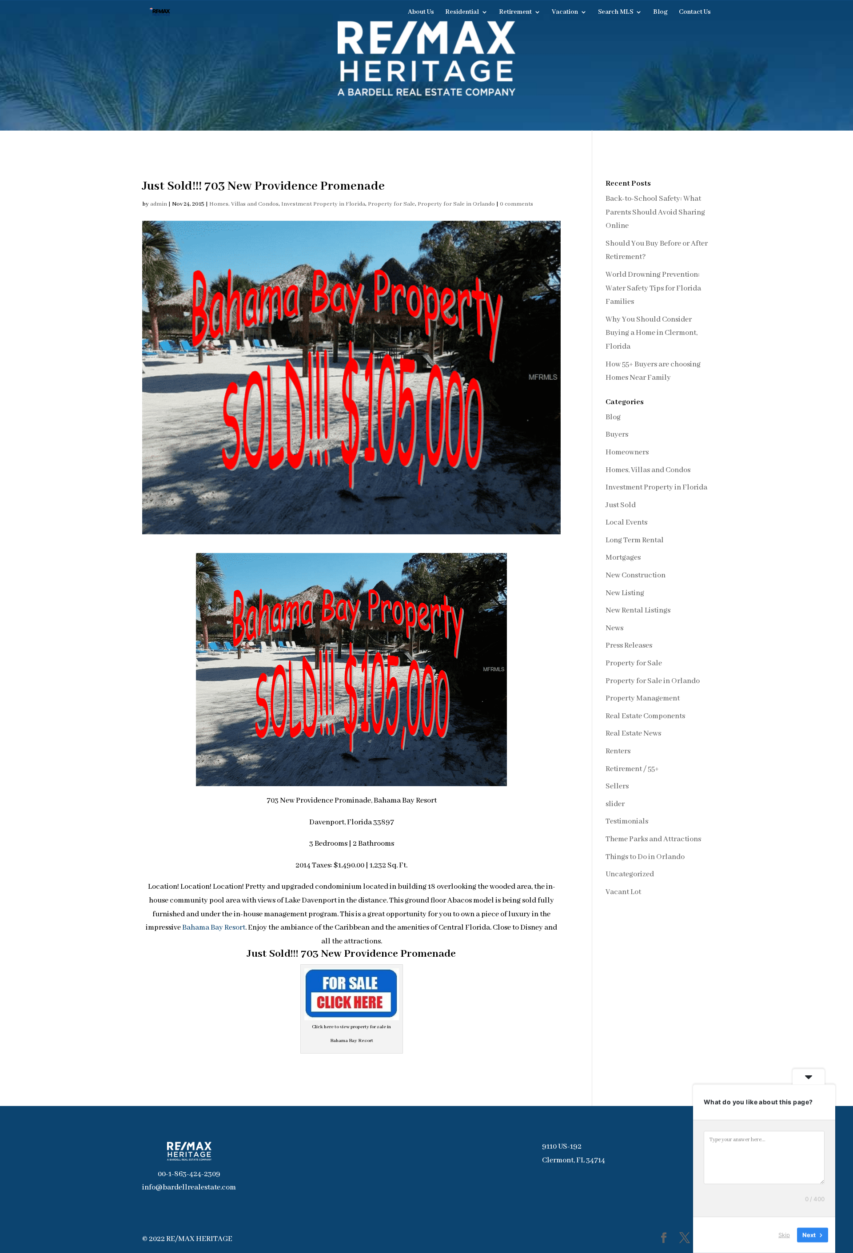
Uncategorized (630, 874)
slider (615, 804)
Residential (462, 12)
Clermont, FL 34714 (573, 1160)
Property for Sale (391, 204)
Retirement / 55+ (632, 769)
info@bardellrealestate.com (189, 1187)
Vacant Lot (623, 892)
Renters (618, 751)
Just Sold (621, 505)
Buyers (617, 434)
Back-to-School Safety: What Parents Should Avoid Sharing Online (655, 212)
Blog (660, 12)
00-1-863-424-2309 (189, 1174)
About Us (421, 12)
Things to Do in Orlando (645, 857)
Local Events (626, 522)
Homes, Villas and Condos (244, 204)
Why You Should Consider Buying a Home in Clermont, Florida (652, 333)
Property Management (643, 698)
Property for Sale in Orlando (456, 204)
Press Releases (629, 645)
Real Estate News (633, 733)
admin (158, 204)
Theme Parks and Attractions (653, 839)
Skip (784, 1234)
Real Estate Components (645, 716)
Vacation (565, 12)
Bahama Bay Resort (213, 927)
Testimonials (627, 821)
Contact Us (695, 12)
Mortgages (623, 557)
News (614, 628)
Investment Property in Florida (323, 204)
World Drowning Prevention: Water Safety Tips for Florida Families (653, 288)
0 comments (516, 204)
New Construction (636, 575)
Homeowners (627, 452)
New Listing (625, 593)
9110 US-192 (562, 1146)
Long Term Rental (635, 540)
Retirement (515, 12)
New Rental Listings (638, 610)
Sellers (617, 786)
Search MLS (615, 12)
